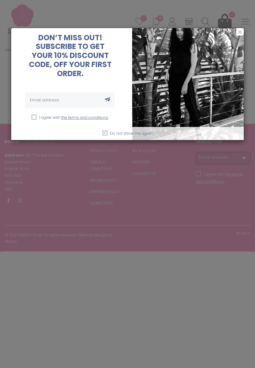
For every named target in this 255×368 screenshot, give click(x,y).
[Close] (240, 32)
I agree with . (74, 117)
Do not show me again (131, 133)
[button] (107, 100)
